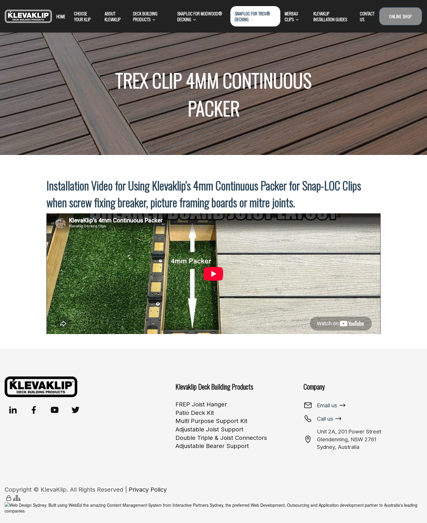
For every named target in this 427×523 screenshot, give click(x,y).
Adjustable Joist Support (209, 429)
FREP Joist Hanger (201, 404)
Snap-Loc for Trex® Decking (252, 16)
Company (314, 386)
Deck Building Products (145, 16)
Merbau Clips (291, 16)
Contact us (367, 16)
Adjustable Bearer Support (212, 445)
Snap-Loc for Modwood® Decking (199, 16)
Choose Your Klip (82, 16)
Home (60, 16)
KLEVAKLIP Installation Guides (330, 16)
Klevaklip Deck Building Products (214, 386)
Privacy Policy (148, 489)
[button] (13, 410)
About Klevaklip (113, 16)
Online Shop (400, 16)
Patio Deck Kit (194, 412)
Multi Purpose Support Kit (211, 420)
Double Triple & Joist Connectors (221, 437)
